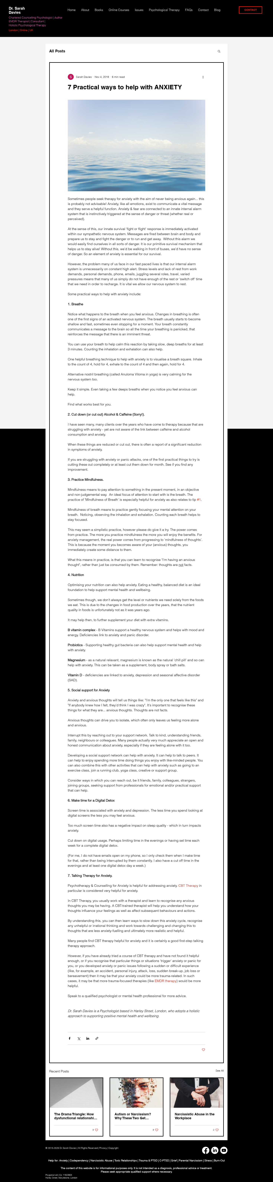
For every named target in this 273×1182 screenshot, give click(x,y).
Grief (174, 1160)
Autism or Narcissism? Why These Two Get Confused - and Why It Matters (133, 1116)
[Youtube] (224, 1150)
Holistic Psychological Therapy (27, 25)
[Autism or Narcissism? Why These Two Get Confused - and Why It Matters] (136, 1093)
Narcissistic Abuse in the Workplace (194, 1116)
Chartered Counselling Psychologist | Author (35, 17)
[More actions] (203, 77)
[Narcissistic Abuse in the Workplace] (196, 1093)
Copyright (113, 1148)
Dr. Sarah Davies (17, 10)
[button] (139, 9)
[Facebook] (205, 1150)
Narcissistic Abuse (101, 1160)
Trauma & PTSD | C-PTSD (154, 1160)
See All (220, 1070)
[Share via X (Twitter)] (78, 1038)
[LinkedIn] (214, 1150)
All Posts (57, 51)
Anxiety (64, 1160)
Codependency (79, 1160)
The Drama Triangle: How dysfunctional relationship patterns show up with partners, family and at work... (75, 1116)
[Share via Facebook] (69, 1038)
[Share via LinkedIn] (88, 1038)
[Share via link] (97, 1038)
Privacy (103, 1148)
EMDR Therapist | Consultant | (27, 21)
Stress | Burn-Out (214, 1160)
